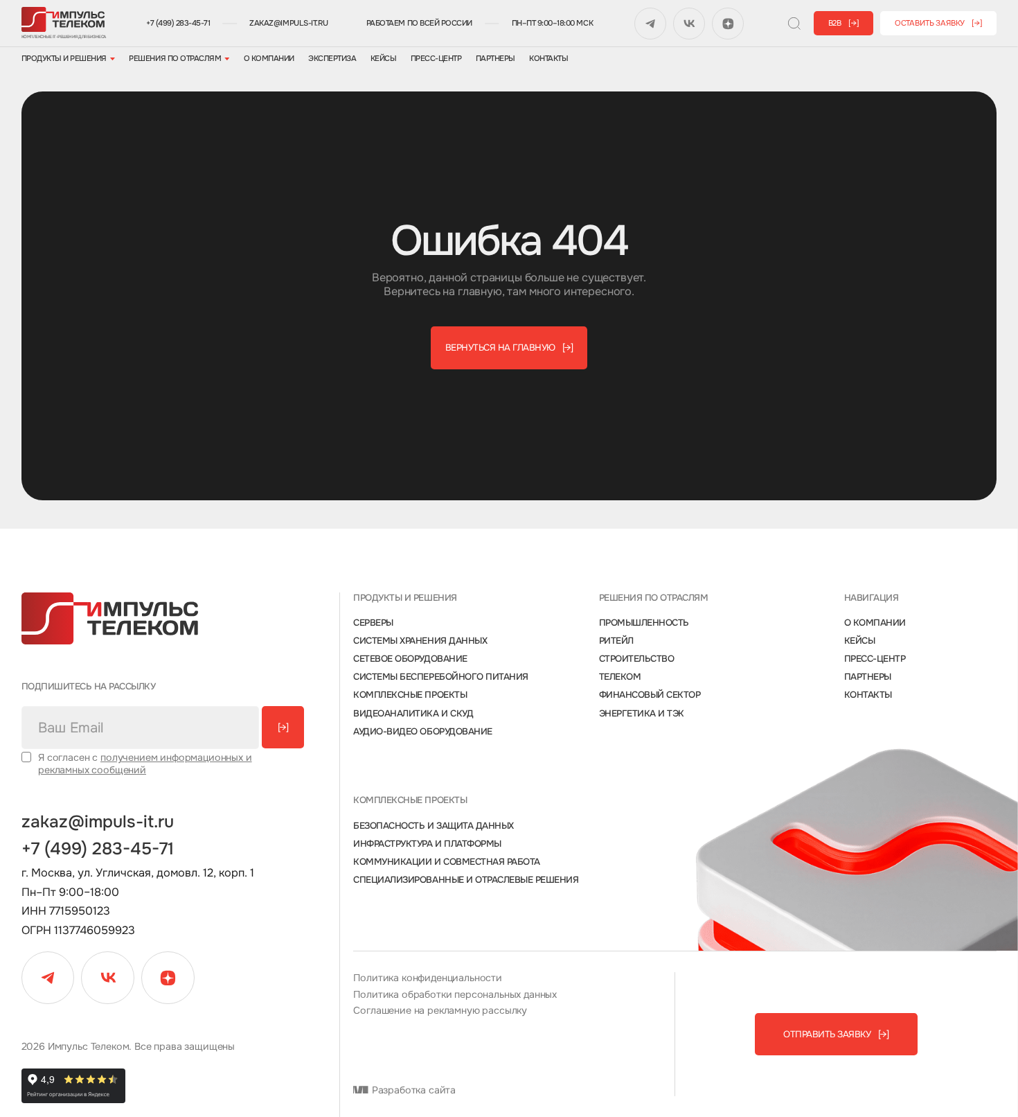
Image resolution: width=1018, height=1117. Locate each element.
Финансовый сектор (650, 695)
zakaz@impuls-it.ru (288, 23)
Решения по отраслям (175, 58)
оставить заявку (939, 23)
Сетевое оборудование (410, 659)
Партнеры (495, 58)
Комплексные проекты (410, 695)
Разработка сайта (412, 1090)
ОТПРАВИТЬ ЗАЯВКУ (835, 1034)
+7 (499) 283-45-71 (178, 23)
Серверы (373, 622)
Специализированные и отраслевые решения (465, 880)
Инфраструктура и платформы (427, 844)
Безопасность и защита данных (433, 826)
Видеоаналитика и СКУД (413, 713)
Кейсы (383, 58)
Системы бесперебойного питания (440, 677)
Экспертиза (332, 58)
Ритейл (616, 641)
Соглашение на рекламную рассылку (440, 1011)
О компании (269, 58)
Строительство (637, 659)
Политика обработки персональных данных (455, 995)
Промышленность (644, 622)
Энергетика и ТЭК (641, 713)
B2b (843, 23)
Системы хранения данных (420, 641)
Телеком (620, 677)
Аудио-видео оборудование (422, 731)
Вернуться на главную (509, 347)
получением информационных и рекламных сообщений (144, 763)
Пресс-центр (436, 58)
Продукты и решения (64, 58)
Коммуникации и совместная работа (446, 862)
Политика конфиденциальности (427, 978)
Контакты (548, 58)
